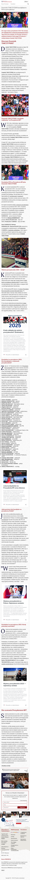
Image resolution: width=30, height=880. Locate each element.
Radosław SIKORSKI (7, 452)
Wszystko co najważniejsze (19, 878)
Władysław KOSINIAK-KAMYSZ (10, 426)
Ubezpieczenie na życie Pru (14, 846)
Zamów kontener (14, 840)
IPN (16, 439)
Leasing (12, 836)
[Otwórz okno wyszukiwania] (28, 4)
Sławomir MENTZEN (7, 433)
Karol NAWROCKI (6, 439)
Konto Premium (5, 4)
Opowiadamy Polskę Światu (23, 840)
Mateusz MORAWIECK (13, 218)
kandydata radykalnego (14, 230)
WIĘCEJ (2, 870)
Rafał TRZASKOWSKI (7, 459)
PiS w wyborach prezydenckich (20, 205)
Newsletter (13, 4)
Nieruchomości (14, 838)
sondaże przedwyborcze (7, 664)
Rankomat (13, 834)
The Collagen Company (13, 843)
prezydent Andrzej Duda (7, 548)
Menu (26, 1)
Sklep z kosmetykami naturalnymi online (15, 849)
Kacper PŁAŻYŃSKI (7, 446)
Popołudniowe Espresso (23, 836)
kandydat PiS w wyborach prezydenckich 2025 (16, 32)
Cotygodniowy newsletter (23, 833)
